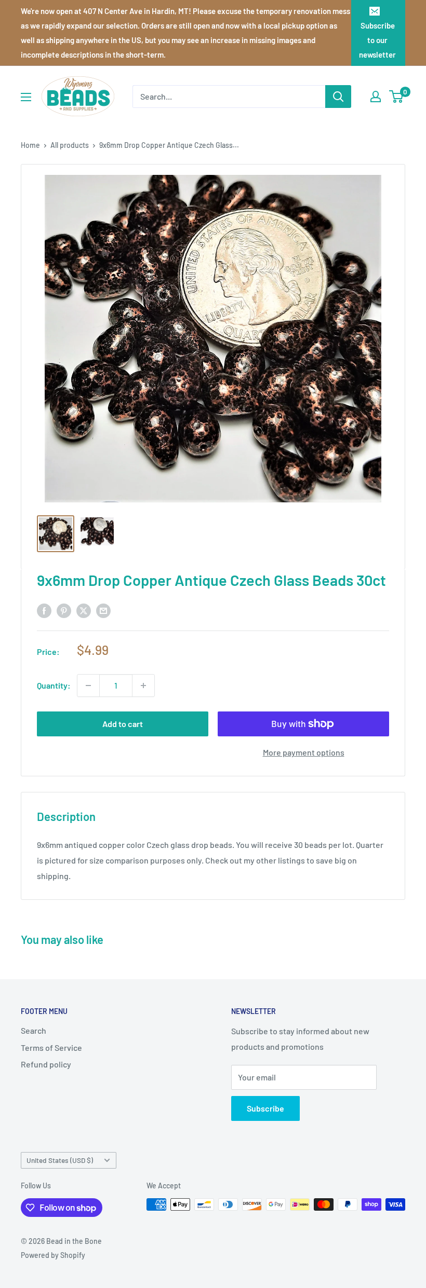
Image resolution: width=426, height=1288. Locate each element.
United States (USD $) (59, 1160)
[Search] (338, 96)
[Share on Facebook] (44, 610)
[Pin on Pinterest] (64, 610)
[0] (396, 96)
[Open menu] (26, 97)
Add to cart (122, 724)
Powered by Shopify (53, 1255)
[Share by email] (103, 610)
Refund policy (46, 1064)
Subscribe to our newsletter (377, 40)
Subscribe (265, 1108)
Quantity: (54, 685)
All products (69, 145)
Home (30, 145)
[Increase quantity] (143, 685)
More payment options (303, 752)
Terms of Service (51, 1047)
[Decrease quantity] (88, 685)
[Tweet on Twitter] (83, 610)
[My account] (375, 96)
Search (33, 1030)
